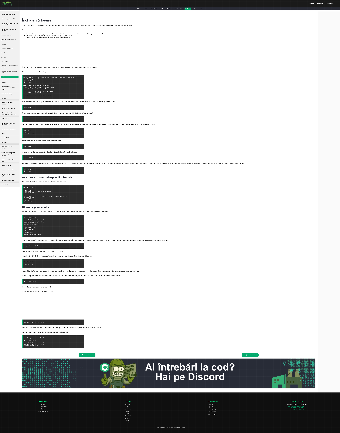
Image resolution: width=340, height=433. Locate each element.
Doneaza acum (43, 411)
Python (169, 8)
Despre (320, 3)
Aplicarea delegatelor (7, 48)
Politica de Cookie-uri (297, 409)
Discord (213, 412)
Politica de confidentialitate (296, 406)
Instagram (213, 407)
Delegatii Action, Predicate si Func (9, 72)
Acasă (43, 404)
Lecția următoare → (250, 355)
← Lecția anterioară (87, 355)
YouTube (213, 409)
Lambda (3, 57)
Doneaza (330, 3)
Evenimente (4, 61)
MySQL (139, 8)
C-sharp (187, 8)
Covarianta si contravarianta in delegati (9, 66)
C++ (195, 8)
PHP (162, 8)
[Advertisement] (169, 52)
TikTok (213, 404)
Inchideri (3, 77)
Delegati (3, 44)
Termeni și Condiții (297, 407)
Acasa (311, 3)
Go (201, 8)
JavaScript (154, 8)
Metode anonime (6, 53)
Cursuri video (43, 406)
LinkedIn (213, 414)
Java (146, 8)
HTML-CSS (178, 8)
